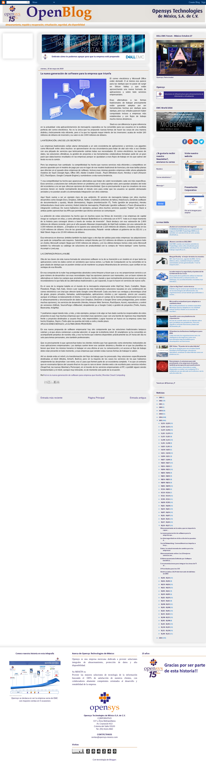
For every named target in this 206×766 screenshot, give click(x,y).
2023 (161, 397)
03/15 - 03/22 (165, 601)
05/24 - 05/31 (165, 519)
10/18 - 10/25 (165, 450)
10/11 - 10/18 (165, 453)
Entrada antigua (138, 397)
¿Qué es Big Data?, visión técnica (181, 287)
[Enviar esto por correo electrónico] (45, 382)
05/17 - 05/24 (165, 522)
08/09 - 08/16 (165, 483)
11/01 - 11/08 (165, 443)
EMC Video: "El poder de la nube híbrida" (184, 346)
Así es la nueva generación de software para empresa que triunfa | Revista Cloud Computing (84, 375)
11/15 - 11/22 (165, 437)
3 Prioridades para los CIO (170, 569)
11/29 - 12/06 (165, 430)
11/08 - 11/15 (165, 440)
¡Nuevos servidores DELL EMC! (180, 242)
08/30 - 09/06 (165, 473)
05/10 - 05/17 (165, 526)
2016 (161, 417)
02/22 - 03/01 (165, 611)
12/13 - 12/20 (165, 423)
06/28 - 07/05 (165, 502)
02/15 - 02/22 (165, 614)
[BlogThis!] (49, 382)
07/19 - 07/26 (165, 493)
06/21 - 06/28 (165, 506)
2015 (161, 420)
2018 (161, 414)
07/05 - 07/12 (165, 499)
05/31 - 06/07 (165, 516)
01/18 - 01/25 (165, 627)
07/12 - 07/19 (165, 496)
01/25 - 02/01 (165, 624)
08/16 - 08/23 (165, 479)
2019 (161, 411)
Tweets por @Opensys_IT (165, 383)
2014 (161, 638)
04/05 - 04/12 (165, 591)
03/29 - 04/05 (165, 594)
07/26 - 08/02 (165, 489)
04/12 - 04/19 (165, 588)
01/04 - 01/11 (165, 634)
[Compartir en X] (52, 382)
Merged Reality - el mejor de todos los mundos (186, 257)
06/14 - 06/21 (165, 509)
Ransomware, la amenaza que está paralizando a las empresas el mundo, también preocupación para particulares (184, 363)
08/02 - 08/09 (165, 486)
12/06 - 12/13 (165, 427)
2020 (161, 407)
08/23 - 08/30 (165, 476)
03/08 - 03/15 (165, 604)
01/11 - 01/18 (165, 631)
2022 (161, 401)
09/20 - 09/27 (165, 463)
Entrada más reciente (51, 397)
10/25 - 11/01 (165, 446)
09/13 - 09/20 (165, 466)
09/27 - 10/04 (165, 460)
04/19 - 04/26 (165, 584)
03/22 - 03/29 (165, 598)
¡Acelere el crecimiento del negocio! (183, 227)
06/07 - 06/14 (165, 512)
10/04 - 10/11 (165, 456)
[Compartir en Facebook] (55, 382)
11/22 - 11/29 (165, 433)
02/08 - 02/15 (165, 617)
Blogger (112, 760)
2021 (161, 404)
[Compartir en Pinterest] (58, 382)
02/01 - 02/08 (165, 621)
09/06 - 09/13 (165, 469)
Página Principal (96, 397)
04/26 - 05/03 (165, 581)
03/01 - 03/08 (165, 607)
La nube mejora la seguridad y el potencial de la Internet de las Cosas (186, 273)
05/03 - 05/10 (165, 578)
